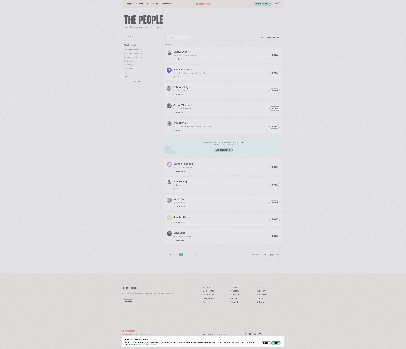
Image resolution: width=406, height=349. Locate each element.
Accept (276, 343)
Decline (265, 343)
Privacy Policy (140, 345)
